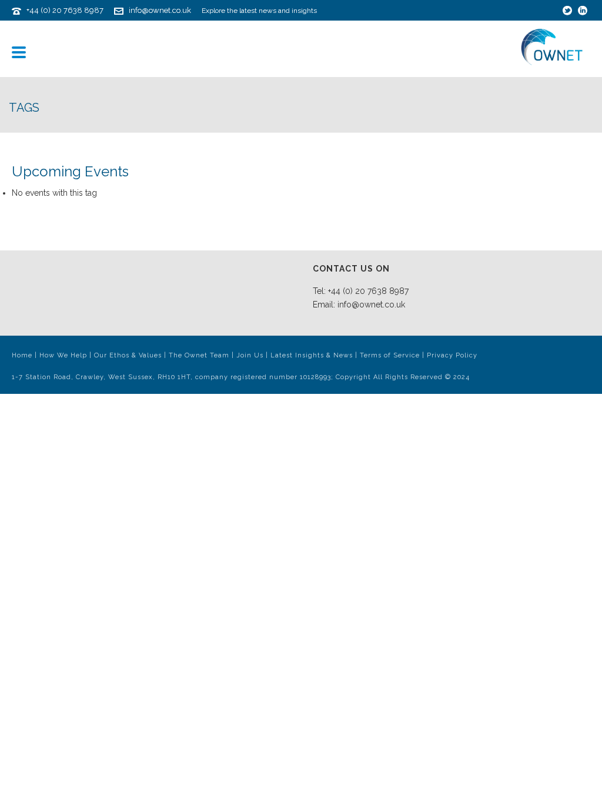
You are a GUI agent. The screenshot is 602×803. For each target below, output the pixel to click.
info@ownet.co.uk (160, 10)
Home (22, 355)
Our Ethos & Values (128, 355)
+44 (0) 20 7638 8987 (64, 10)
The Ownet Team (199, 355)
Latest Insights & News (311, 355)
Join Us (249, 355)
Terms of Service (390, 355)
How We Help (63, 355)
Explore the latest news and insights (259, 10)
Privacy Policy (452, 355)
